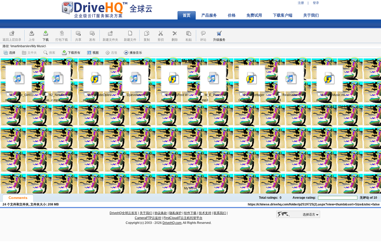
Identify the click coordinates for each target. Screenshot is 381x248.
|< (357, 106)
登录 (316, 3)
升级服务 (219, 40)
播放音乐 (136, 52)
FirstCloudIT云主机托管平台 (183, 218)
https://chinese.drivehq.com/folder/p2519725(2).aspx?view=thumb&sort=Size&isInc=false (314, 204)
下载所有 (74, 52)
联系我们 (220, 213)
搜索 (52, 52)
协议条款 (160, 213)
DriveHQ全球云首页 (123, 213)
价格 (232, 15)
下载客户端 (282, 15)
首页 (186, 15)
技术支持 (205, 213)
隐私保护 (175, 213)
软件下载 (190, 213)
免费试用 (254, 15)
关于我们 (311, 15)
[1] (366, 106)
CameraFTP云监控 (148, 218)
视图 (96, 52)
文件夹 (32, 52)
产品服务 (209, 15)
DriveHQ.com (172, 223)
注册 (301, 3)
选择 (12, 52)
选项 (114, 52)
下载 (46, 40)
